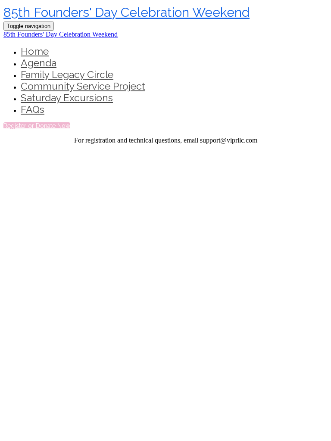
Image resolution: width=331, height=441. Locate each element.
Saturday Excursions (67, 97)
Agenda (38, 62)
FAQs (32, 109)
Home (35, 51)
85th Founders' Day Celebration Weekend (126, 12)
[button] (36, 125)
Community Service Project (83, 86)
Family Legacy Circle (67, 74)
